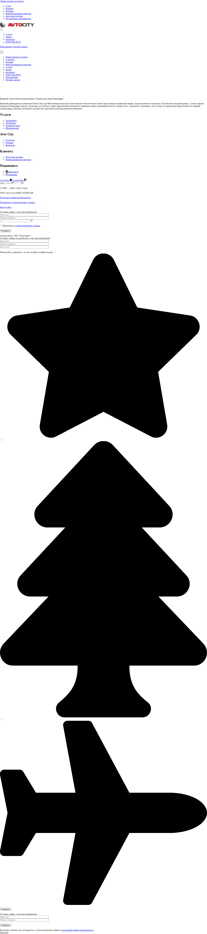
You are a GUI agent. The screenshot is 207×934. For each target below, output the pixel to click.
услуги (9, 34)
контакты (10, 39)
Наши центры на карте (17, 57)
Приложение (6, 47)
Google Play (18, 180)
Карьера (9, 8)
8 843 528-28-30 (13, 42)
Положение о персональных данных (17, 202)
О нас (8, 6)
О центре (10, 59)
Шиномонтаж (12, 128)
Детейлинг (11, 123)
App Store (5, 180)
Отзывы (9, 11)
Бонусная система (14, 16)
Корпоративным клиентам (18, 13)
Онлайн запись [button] (20, 47)
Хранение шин (13, 125)
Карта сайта (5, 207)
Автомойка (11, 120)
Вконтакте (13, 172)
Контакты (10, 145)
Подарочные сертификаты (18, 18)
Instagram (12, 174)
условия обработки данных (27, 226)
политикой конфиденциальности (78, 930)
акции (9, 37)
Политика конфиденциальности (15, 197)
